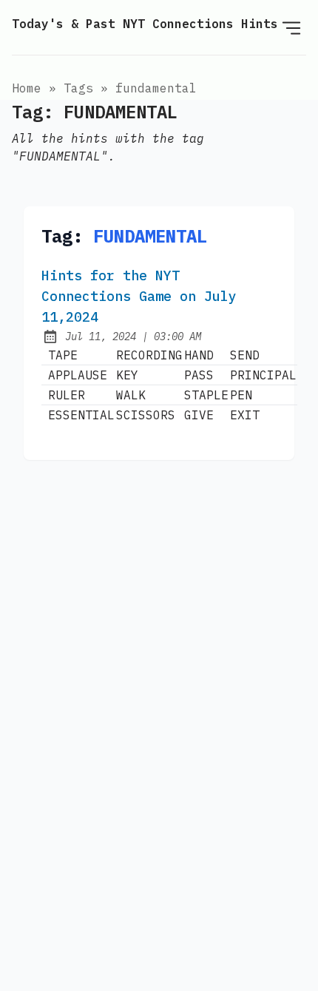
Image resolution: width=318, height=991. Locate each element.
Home (26, 88)
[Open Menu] (291, 27)
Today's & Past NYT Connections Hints (145, 23)
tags (78, 88)
